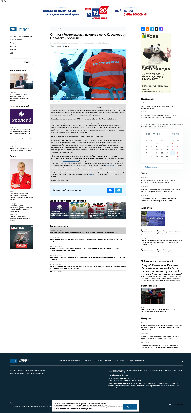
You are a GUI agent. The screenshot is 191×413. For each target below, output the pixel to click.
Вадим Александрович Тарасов (173, 280)
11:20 (146, 307)
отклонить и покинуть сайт (82, 409)
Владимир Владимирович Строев (154, 278)
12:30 (14, 192)
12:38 (146, 195)
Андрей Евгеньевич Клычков (160, 265)
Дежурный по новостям (135, 361)
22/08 (11, 92)
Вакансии (87, 361)
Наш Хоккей (147, 98)
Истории (13, 43)
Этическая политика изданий (69, 361)
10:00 (146, 229)
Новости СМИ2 (56, 271)
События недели (16, 40)
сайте (91, 174)
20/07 (143, 342)
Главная (54, 29)
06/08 (11, 214)
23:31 (146, 102)
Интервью (146, 318)
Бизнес (13, 156)
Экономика (14, 49)
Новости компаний (19, 106)
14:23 (146, 186)
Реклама (108, 361)
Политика (13, 46)
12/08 (11, 203)
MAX (43, 373)
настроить (66, 409)
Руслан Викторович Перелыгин (156, 280)
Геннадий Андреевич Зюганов (157, 273)
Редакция (98, 361)
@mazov (36, 373)
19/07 (142, 248)
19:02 (146, 177)
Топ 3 (144, 173)
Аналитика (146, 207)
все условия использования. (113, 407)
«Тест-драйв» (110, 165)
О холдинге (119, 361)
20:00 (15, 214)
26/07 (143, 238)
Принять (130, 407)
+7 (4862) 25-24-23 (129, 378)
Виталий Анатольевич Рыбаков (160, 268)
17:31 (146, 121)
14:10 (14, 127)
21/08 (11, 127)
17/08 (142, 322)
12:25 (14, 137)
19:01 (146, 112)
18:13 (14, 203)
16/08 (142, 229)
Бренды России (18, 70)
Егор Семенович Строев (172, 276)
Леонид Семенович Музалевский (160, 271)
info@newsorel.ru (135, 380)
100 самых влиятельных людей (21, 36)
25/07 (143, 333)
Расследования (149, 285)
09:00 (15, 92)
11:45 (14, 146)
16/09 (142, 307)
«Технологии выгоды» (71, 161)
